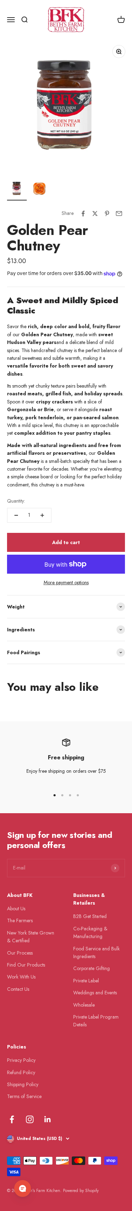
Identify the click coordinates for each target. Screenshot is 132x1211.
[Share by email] (119, 213)
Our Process (20, 952)
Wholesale (84, 1004)
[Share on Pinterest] (107, 213)
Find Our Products (26, 964)
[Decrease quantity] (16, 515)
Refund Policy (21, 1072)
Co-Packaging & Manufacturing (90, 932)
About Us (16, 908)
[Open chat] (22, 1188)
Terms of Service (24, 1096)
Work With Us (21, 976)
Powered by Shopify (81, 1190)
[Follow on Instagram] (29, 1119)
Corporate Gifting (91, 968)
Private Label (86, 980)
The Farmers (20, 920)
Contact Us (18, 989)
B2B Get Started (90, 916)
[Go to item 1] (17, 189)
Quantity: (16, 500)
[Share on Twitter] (95, 213)
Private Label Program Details (96, 1020)
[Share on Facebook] (83, 213)
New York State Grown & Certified (30, 936)
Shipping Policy (22, 1084)
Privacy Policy (21, 1060)
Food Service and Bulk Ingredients (96, 952)
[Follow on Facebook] (12, 1119)
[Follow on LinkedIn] (47, 1119)
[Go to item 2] (39, 189)
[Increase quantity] (42, 515)
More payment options (66, 582)
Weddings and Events (95, 992)
